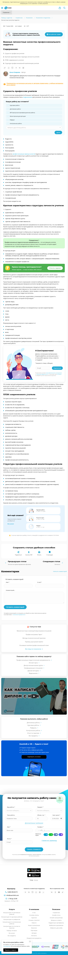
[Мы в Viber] (32, 892)
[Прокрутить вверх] (64, 948)
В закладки (50, 555)
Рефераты (33, 728)
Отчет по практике (33, 733)
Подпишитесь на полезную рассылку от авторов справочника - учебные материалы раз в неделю (35, 84)
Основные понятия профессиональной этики (34, 645)
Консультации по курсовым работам (11, 917)
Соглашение (6, 946)
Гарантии (34, 917)
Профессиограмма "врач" (34, 634)
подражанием (27, 97)
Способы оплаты (34, 915)
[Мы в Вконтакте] (28, 892)
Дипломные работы (33, 723)
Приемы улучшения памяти (34, 642)
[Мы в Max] (39, 892)
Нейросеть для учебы (56, 928)
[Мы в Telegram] (25, 892)
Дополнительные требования (34, 823)
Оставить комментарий (15, 607)
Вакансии (34, 928)
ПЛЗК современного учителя (14, 60)
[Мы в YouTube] (58, 892)
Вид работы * (11, 807)
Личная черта (33, 663)
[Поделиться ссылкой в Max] (23, 67)
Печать (39, 555)
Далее (58, 132)
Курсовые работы (33, 725)
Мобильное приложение (56, 925)
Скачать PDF (28, 555)
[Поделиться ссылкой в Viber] (12, 67)
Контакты (34, 935)
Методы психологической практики (34, 638)
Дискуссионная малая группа (33, 665)
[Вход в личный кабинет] (59, 8)
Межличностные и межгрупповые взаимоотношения (34, 631)
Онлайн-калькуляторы (56, 917)
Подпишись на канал (34, 757)
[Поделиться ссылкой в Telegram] (16, 67)
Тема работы (11, 815)
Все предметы (33, 736)
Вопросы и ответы (56, 920)
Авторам (34, 933)
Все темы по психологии (33, 649)
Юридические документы (34, 938)
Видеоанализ (33, 673)
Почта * (9, 839)
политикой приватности (19, 614)
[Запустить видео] (34, 696)
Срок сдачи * (56, 815)
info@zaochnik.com (12, 895)
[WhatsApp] (51, 834)
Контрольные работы (33, 730)
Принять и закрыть (10, 950)
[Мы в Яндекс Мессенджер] (43, 892)
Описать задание (55, 268)
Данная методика (33, 671)
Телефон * (40, 827)
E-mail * (39, 582)
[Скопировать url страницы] (4, 67)
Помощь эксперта (12, 930)
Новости (34, 923)
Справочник (6, 12)
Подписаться (57, 368)
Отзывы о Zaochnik (34, 920)
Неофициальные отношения (33, 668)
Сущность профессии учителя (14, 53)
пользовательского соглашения (54, 373)
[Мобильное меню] (2, 8)
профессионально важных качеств (24, 154)
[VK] (56, 834)
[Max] (61, 834)
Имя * (7, 582)
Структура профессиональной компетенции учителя (22, 63)
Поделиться (18, 555)
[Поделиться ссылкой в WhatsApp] (8, 67)
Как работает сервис (55, 34)
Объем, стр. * (41, 815)
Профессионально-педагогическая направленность (33, 660)
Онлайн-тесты (56, 915)
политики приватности (42, 374)
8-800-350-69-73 (12, 892)
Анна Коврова (17, 72)
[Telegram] (46, 834)
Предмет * (40, 807)
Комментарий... (10, 590)
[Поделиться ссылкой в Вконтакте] (19, 67)
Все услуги (11, 524)
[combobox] (34, 127)
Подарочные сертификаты (56, 923)
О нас (34, 912)
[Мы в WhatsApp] (36, 892)
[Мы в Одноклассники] (55, 892)
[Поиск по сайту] (64, 8)
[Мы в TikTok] (62, 892)
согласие (59, 374)
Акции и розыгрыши (34, 925)
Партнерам (34, 930)
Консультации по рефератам (11, 919)
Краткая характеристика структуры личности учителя (22, 57)
